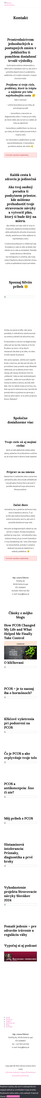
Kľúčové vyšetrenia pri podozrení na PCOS (19, 723)
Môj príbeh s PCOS (18, 818)
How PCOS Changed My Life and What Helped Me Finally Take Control (19, 631)
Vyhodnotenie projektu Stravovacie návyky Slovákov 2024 (20, 893)
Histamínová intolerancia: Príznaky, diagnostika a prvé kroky (18, 852)
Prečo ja (9, 1019)
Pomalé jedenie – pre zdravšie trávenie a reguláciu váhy (20, 930)
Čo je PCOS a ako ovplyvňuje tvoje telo (20, 755)
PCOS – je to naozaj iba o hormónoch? (19, 691)
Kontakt (9, 1026)
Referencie (10, 1023)
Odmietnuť (15, 1096)
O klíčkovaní (14, 662)
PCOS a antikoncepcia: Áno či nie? (19, 788)
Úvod (8, 1017)
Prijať (9, 1096)
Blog (7, 1025)
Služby (8, 1021)
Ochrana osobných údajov (16, 1072)
